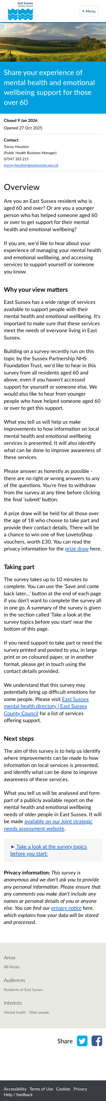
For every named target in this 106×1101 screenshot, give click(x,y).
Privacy (80, 1088)
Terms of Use (41, 1088)
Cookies (63, 1088)
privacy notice (66, 908)
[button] (53, 850)
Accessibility (15, 1088)
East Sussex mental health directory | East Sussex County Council (46, 706)
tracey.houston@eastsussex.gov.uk (31, 165)
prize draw (77, 548)
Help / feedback (18, 1094)
